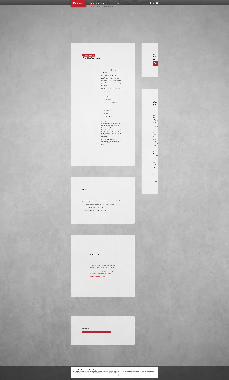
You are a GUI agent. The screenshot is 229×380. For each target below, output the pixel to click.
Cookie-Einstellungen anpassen (110, 375)
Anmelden (155, 63)
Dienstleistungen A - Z (108, 6)
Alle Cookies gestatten (78, 375)
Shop (118, 3)
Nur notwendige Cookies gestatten (94, 375)
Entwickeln (99, 3)
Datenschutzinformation (114, 372)
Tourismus (112, 3)
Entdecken (105, 3)
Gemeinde (92, 3)
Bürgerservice (99, 6)
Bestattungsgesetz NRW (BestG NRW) (99, 276)
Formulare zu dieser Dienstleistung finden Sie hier (96, 332)
